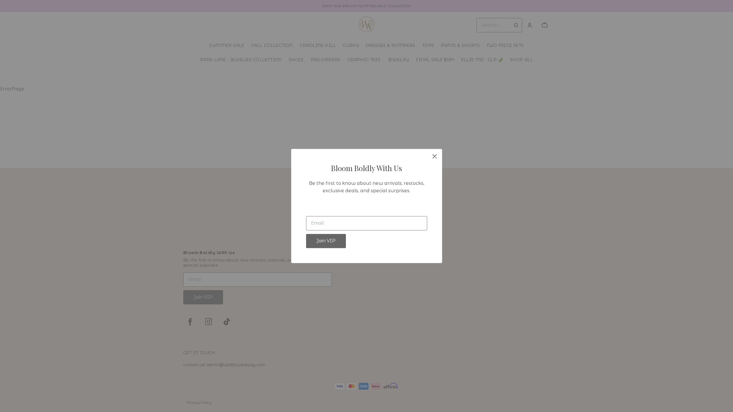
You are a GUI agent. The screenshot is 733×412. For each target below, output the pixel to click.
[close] (434, 156)
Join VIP (326, 241)
